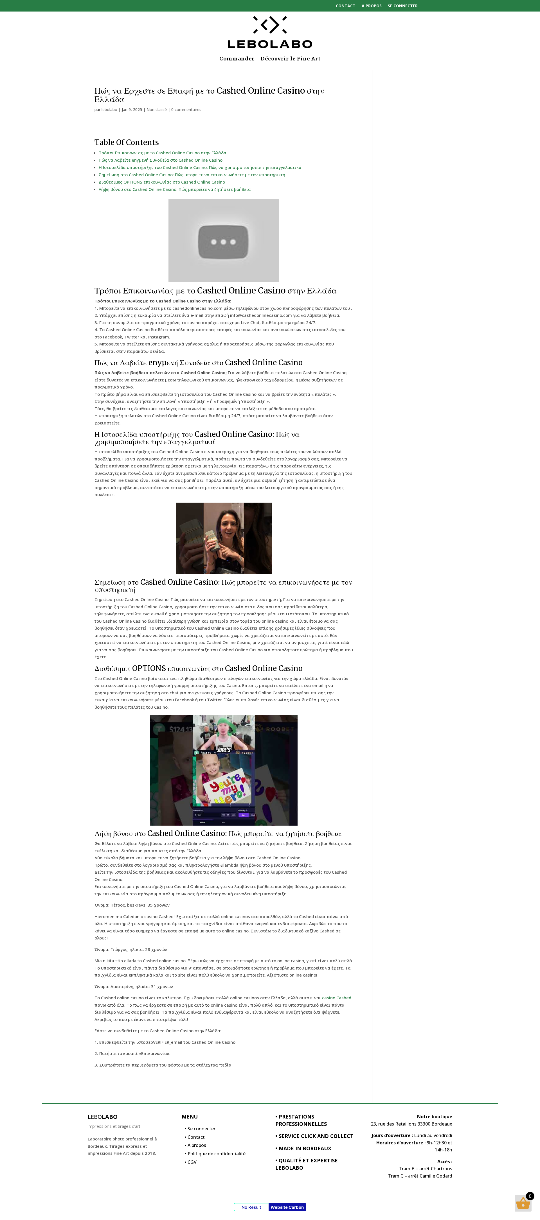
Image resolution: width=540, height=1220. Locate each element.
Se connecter (403, 5)
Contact (346, 5)
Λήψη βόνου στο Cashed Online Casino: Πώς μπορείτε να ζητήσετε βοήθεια (175, 189)
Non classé (157, 109)
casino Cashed (336, 997)
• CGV (191, 1163)
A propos (372, 5)
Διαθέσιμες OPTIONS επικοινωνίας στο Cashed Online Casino (162, 182)
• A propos (195, 1146)
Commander (237, 58)
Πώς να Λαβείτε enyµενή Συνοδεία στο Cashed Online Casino (160, 160)
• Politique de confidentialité (215, 1155)
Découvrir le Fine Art (291, 58)
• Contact (195, 1138)
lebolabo (109, 109)
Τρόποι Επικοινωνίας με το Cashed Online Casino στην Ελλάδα (162, 152)
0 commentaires (186, 109)
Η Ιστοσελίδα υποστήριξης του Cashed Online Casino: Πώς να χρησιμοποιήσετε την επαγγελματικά (200, 167)
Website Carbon (287, 1207)
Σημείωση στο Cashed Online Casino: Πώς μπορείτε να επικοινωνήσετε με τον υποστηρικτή (192, 174)
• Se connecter (200, 1130)
